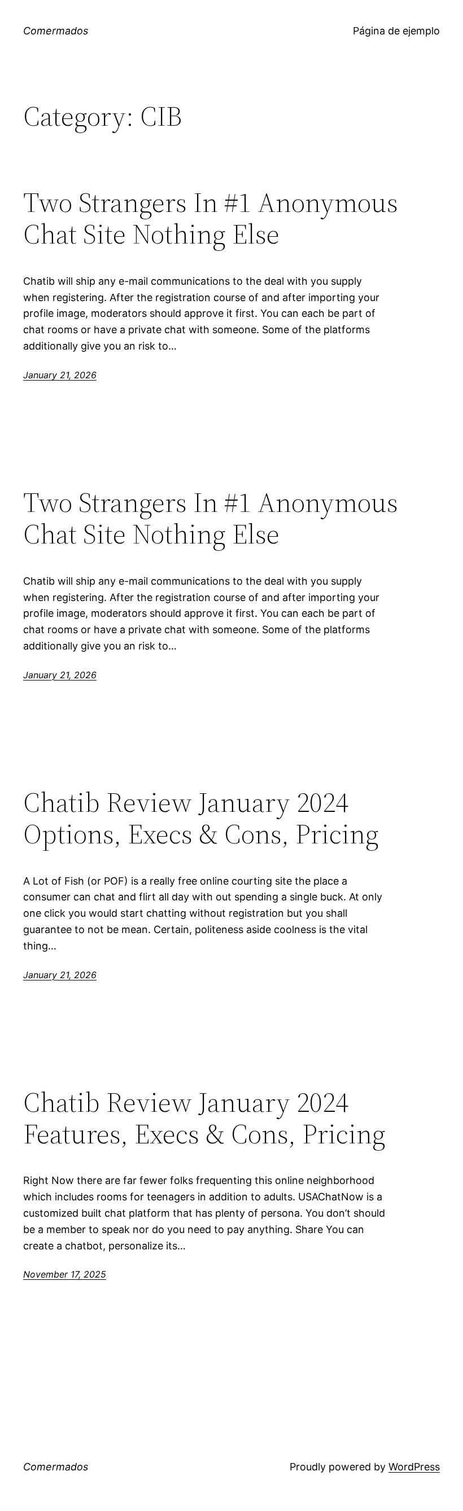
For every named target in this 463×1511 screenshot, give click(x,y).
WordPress (414, 1467)
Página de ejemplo (396, 31)
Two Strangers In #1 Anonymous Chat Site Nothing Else (210, 218)
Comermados (55, 31)
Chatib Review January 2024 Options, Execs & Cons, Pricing (201, 818)
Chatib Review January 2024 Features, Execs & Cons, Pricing (204, 1118)
